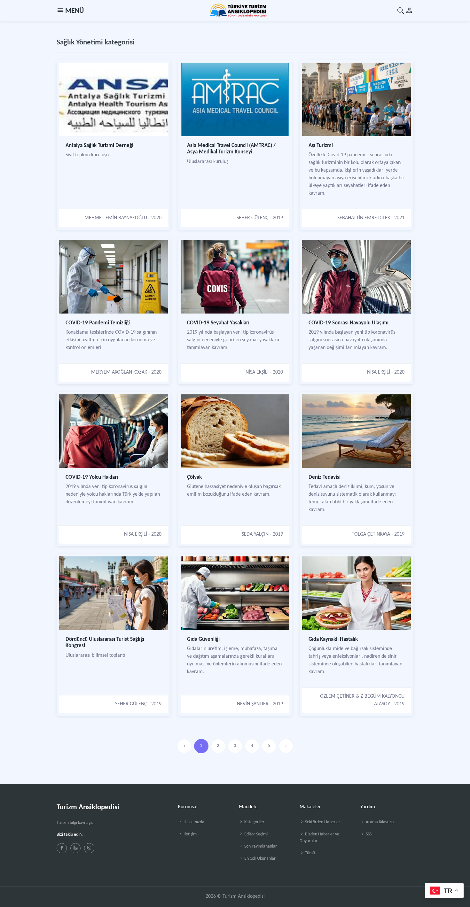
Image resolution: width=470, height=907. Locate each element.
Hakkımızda (193, 822)
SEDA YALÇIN (255, 534)
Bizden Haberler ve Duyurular (319, 837)
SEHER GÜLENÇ (253, 218)
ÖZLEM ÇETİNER (337, 696)
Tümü (309, 853)
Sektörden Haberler (322, 822)
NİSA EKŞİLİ (257, 372)
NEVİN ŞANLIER (253, 704)
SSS (368, 834)
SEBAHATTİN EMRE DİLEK (363, 218)
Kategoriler (253, 822)
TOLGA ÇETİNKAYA (371, 534)
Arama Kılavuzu (379, 822)
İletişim (190, 834)
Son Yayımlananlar (260, 846)
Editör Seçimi (255, 834)
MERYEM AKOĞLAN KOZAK (119, 372)
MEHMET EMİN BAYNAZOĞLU (115, 218)
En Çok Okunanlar (259, 858)
